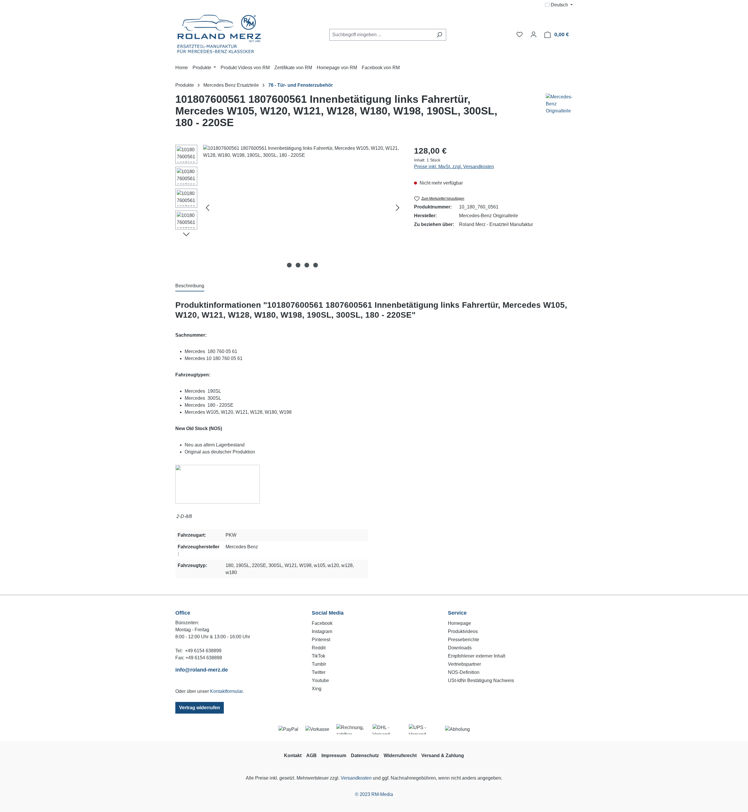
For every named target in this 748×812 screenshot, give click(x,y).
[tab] (189, 286)
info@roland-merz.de (201, 670)
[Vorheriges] (207, 207)
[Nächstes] (397, 207)
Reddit (318, 647)
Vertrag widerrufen (199, 707)
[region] (288, 207)
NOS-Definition (463, 672)
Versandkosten (356, 778)
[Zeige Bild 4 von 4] (315, 265)
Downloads (460, 647)
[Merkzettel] (519, 34)
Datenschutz (365, 755)
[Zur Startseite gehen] (219, 33)
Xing (316, 688)
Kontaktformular (226, 691)
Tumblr (319, 664)
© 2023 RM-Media (374, 794)
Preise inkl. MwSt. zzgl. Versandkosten (454, 166)
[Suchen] (439, 35)
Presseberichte (463, 639)
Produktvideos (463, 631)
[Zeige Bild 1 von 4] (289, 265)
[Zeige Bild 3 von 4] (306, 265)
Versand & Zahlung (442, 755)
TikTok (318, 655)
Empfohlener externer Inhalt (476, 655)
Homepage (459, 623)
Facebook (322, 623)
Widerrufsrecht (400, 755)
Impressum (333, 755)
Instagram (322, 631)
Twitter (318, 672)
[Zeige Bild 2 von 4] (298, 265)
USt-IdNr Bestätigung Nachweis (481, 680)
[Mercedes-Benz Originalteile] (552, 113)
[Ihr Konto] (534, 34)
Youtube (320, 680)
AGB (311, 755)
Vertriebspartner (464, 664)
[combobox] (381, 35)
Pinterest (321, 639)
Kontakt (293, 755)
